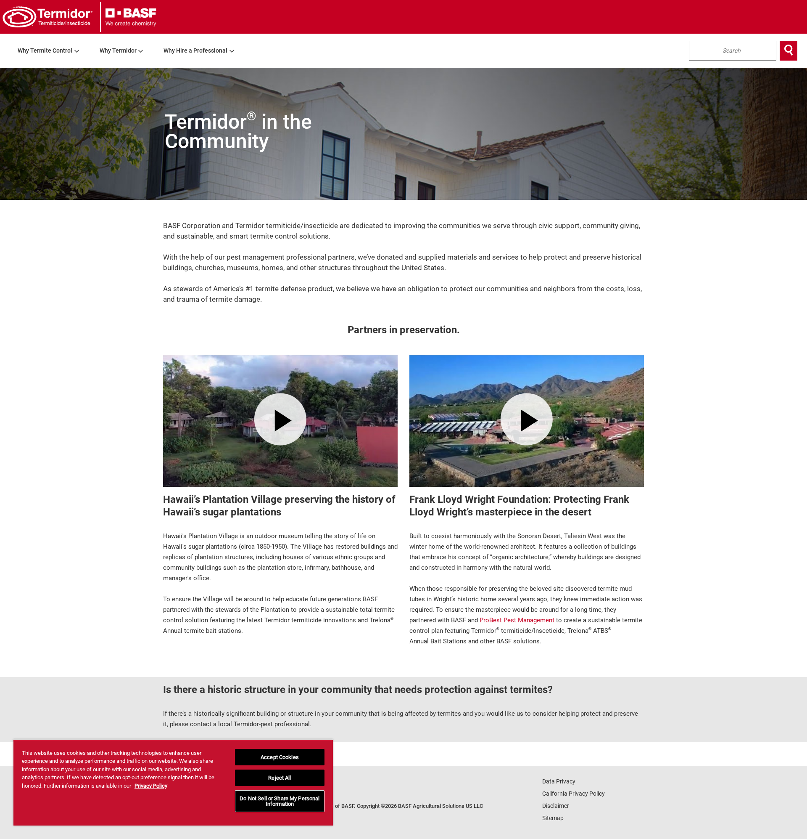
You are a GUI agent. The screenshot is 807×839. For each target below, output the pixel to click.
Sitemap (553, 818)
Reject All (279, 778)
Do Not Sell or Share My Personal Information (279, 801)
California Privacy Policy (573, 793)
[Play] (280, 419)
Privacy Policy (150, 786)
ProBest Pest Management (517, 620)
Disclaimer (555, 805)
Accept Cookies (280, 757)
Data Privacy (558, 781)
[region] (173, 782)
